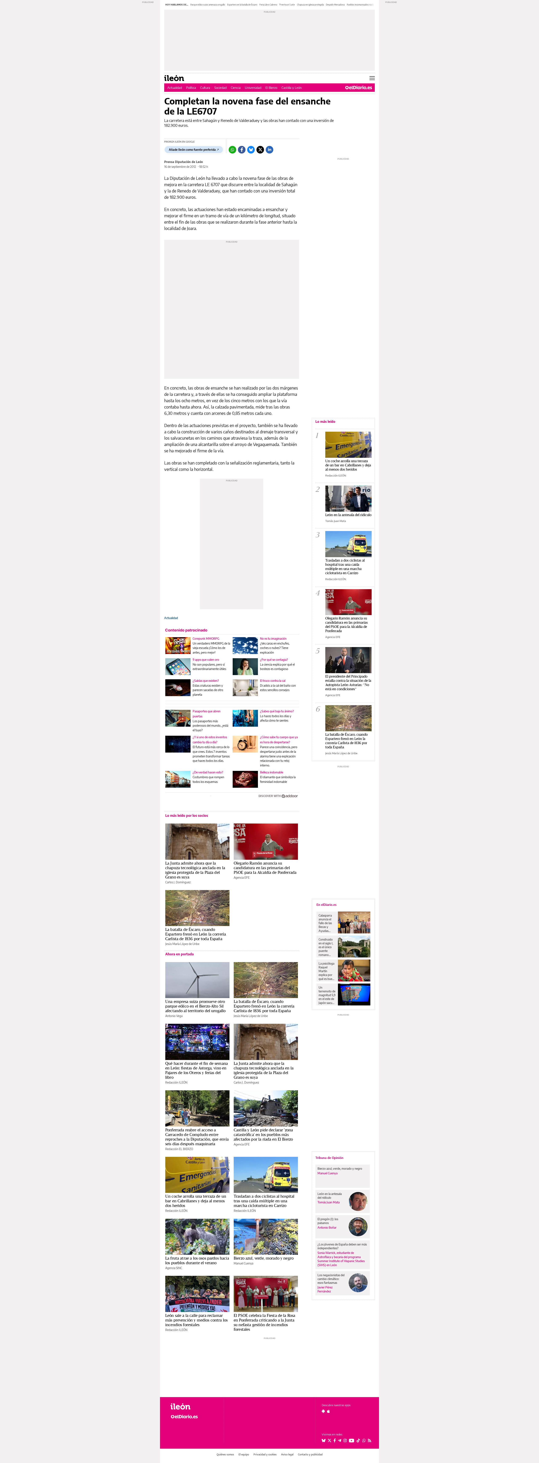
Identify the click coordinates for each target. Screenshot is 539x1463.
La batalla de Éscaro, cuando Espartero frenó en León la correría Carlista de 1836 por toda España (195, 934)
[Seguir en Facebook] (335, 1440)
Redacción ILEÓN (176, 1082)
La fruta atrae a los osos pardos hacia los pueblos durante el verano (197, 1260)
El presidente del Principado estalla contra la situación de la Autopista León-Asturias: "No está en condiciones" (348, 682)
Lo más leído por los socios (186, 815)
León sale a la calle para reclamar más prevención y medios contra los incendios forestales (196, 1320)
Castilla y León (292, 87)
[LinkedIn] (269, 150)
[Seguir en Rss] (369, 1440)
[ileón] (194, 1406)
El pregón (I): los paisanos (328, 1221)
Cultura (205, 87)
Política (191, 87)
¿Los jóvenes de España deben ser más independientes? (342, 1246)
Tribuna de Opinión (329, 1158)
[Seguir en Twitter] (329, 1440)
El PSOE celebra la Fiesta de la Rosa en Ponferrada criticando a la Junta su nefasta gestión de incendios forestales (264, 1322)
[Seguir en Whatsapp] (364, 1440)
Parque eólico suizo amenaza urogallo (207, 4)
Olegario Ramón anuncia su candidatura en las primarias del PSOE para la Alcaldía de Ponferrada (265, 868)
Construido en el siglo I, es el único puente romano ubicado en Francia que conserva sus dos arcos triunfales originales (327, 947)
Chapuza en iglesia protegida (310, 4)
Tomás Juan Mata (335, 521)
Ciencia (236, 87)
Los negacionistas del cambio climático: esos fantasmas (331, 1278)
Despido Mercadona (335, 4)
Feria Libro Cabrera (268, 4)
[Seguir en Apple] (328, 1411)
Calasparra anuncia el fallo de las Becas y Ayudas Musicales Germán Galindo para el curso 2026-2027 (327, 923)
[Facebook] (241, 150)
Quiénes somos (225, 1454)
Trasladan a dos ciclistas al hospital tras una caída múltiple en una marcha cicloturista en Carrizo (264, 1201)
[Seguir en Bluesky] (324, 1440)
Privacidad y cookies (265, 1454)
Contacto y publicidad (310, 1454)
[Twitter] (260, 150)
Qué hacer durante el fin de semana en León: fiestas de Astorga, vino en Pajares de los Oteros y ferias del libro (196, 1070)
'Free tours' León (287, 4)
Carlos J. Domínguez (178, 882)
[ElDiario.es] (358, 87)
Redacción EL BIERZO (179, 1149)
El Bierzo (271, 87)
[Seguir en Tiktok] (358, 1440)
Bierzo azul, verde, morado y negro (264, 1258)
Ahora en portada (179, 954)
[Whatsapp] (232, 150)
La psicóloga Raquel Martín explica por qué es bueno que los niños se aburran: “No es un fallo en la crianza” (327, 971)
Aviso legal (287, 1454)
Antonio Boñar (327, 1227)
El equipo (244, 1454)
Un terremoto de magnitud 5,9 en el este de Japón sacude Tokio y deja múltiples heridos (327, 995)
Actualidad (174, 87)
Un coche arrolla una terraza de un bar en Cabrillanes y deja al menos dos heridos (195, 1201)
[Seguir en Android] (323, 1411)
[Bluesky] (251, 150)
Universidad (253, 87)
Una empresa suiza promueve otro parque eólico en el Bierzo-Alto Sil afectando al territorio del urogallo (195, 1006)
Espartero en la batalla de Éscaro (242, 4)
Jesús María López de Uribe (182, 944)
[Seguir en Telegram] (339, 1440)
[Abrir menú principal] (372, 78)
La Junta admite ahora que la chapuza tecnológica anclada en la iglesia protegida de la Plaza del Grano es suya (195, 870)
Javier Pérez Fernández (325, 1289)
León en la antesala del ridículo (348, 515)
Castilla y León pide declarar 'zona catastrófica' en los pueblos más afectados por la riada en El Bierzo (263, 1134)
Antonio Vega (174, 1016)
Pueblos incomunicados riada (360, 4)
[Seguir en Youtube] (351, 1440)
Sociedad (220, 87)
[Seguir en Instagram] (345, 1440)
